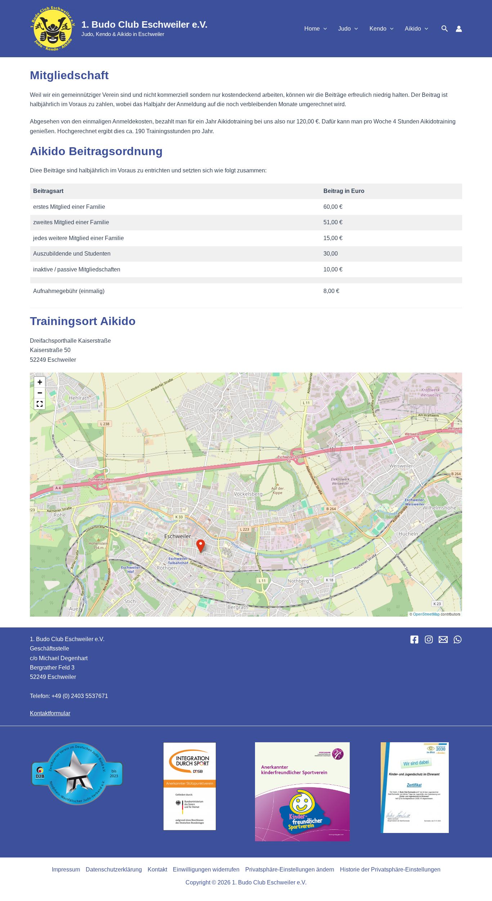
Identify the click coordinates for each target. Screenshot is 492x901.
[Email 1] (443, 639)
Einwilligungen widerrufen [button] (206, 869)
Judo (344, 29)
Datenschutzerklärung (114, 869)
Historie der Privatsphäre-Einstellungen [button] (390, 869)
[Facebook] (414, 639)
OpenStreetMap (426, 614)
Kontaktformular (50, 713)
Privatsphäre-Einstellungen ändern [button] (289, 869)
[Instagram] (428, 639)
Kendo (378, 29)
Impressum (66, 869)
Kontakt (157, 869)
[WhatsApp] (457, 639)
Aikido (413, 29)
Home (312, 29)
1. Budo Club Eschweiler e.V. (144, 24)
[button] (323, 28)
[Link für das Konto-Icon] (459, 29)
